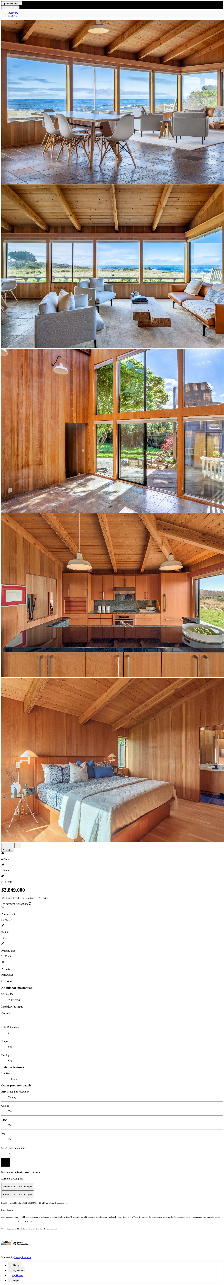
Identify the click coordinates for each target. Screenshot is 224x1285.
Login (5, 7)
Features (12, 15)
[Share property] (17, 845)
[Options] (4, 845)
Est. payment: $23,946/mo (15, 903)
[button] (112, 102)
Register (14, 7)
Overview (13, 12)
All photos (7, 850)
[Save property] (11, 845)
